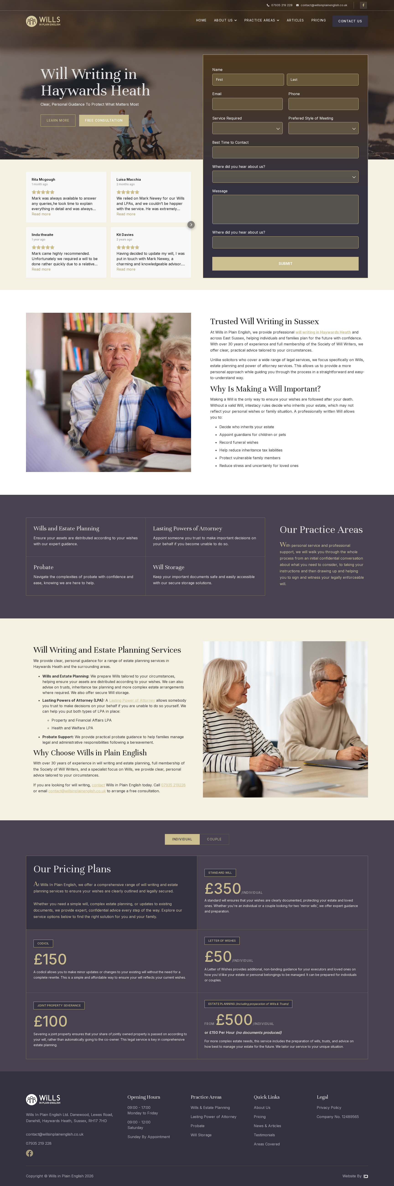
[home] (43, 21)
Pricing (318, 20)
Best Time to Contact (239, 142)
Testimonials (264, 1135)
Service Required (235, 118)
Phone (302, 93)
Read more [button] (41, 214)
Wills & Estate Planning (210, 1107)
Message (220, 191)
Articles (295, 20)
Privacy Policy (329, 1107)
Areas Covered (267, 1144)
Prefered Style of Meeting (319, 118)
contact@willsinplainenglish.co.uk (77, 791)
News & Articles (267, 1125)
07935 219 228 (39, 1143)
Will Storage (201, 1135)
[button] (225, 21)
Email (225, 93)
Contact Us (350, 21)
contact (98, 785)
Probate (198, 1125)
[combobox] (247, 128)
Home (201, 20)
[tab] (182, 839)
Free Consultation (104, 120)
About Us (262, 1107)
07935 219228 (173, 785)
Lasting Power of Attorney (132, 700)
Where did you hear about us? (247, 166)
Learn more (58, 120)
